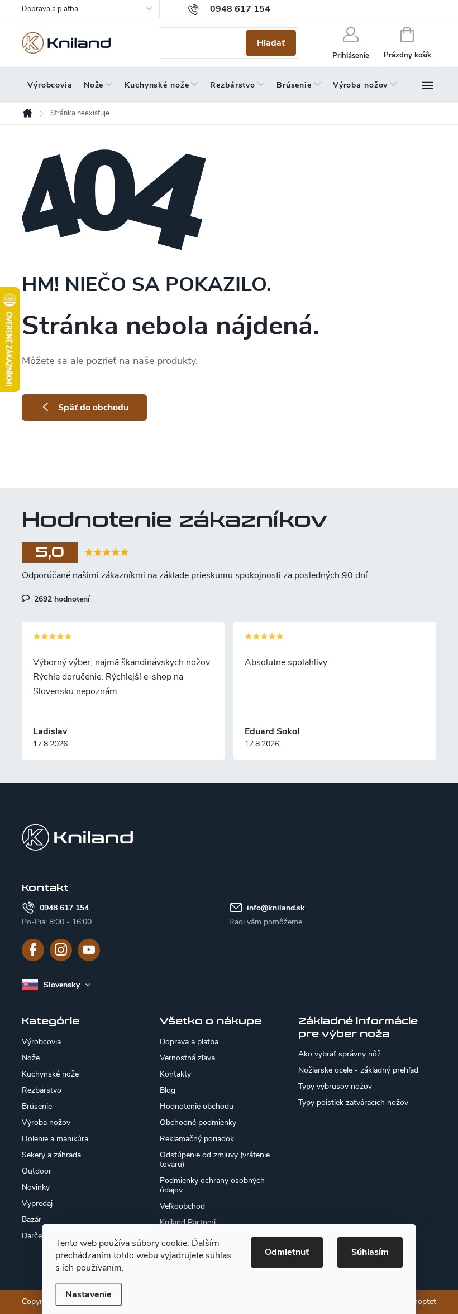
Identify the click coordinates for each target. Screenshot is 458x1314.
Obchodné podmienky (198, 1122)
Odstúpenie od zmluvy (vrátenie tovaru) (215, 1160)
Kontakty (175, 1074)
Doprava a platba (50, 9)
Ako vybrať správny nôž (339, 1054)
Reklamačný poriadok (197, 1138)
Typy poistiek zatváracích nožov (353, 1102)
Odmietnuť (287, 1252)
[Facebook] (33, 950)
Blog (167, 1090)
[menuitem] (50, 85)
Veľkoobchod (182, 1206)
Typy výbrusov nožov (335, 1086)
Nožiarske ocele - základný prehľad (358, 1070)
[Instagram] (61, 950)
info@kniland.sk (276, 908)
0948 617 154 (64, 908)
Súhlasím (370, 1252)
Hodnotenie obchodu (196, 1106)
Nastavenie (88, 1294)
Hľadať (271, 43)
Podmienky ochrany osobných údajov (212, 1185)
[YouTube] (89, 950)
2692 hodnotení (61, 599)
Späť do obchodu (93, 407)
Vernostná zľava (187, 1058)
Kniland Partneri (188, 1222)
